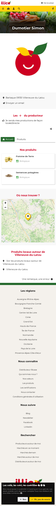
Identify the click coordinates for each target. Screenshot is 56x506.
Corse (28, 317)
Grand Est (28, 321)
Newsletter (28, 418)
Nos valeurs (28, 379)
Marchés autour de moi (28, 457)
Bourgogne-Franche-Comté (28, 304)
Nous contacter (28, 392)
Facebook (28, 422)
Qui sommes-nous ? (28, 374)
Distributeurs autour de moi (28, 461)
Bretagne (28, 308)
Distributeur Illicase (28, 370)
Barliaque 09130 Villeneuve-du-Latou (25, 97)
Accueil (9, 139)
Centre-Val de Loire (28, 312)
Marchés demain (28, 452)
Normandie (28, 335)
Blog (28, 413)
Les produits (28, 383)
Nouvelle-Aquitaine (28, 339)
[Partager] (51, 129)
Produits (21, 139)
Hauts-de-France (28, 326)
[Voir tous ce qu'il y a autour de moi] (8, 8)
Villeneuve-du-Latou (17, 269)
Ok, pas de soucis (42, 499)
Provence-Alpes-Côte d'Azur (28, 353)
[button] (28, 217)
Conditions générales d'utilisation (28, 396)
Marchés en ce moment (28, 448)
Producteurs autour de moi (28, 443)
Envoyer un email (15, 103)
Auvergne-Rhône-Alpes (28, 299)
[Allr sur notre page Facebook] (53, 8)
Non (24, 499)
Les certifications (28, 387)
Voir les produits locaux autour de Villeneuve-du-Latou (22, 262)
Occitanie (28, 344)
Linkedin (28, 427)
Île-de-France (28, 330)
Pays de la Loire (28, 348)
